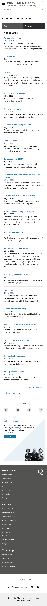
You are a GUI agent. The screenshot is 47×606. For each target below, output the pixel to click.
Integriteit (5, 544)
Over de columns (13, 393)
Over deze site (19, 579)
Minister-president (9, 532)
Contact (30, 579)
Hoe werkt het (7, 475)
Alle (5, 26)
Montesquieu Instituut (27, 5)
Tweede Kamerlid (8, 517)
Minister (5, 536)
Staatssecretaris (8, 540)
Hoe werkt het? (7, 509)
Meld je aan (10, 436)
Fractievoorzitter (8, 524)
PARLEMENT (21, 3)
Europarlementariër (9, 520)
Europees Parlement (9, 566)
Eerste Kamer (7, 482)
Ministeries (6, 494)
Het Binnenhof (10, 470)
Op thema (29, 26)
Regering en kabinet (9, 490)
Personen (7, 504)
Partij (4, 486)
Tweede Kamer (7, 479)
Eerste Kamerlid (8, 513)
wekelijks (18, 428)
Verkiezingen (9, 550)
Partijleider (6, 528)
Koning (4, 498)
